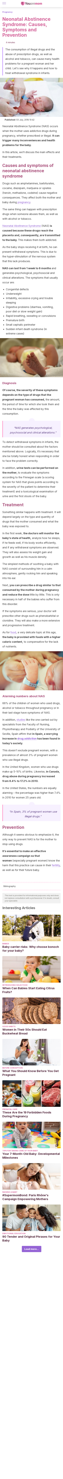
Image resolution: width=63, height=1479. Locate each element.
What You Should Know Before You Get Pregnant (30, 1073)
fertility (56, 865)
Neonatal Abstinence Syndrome (21, 225)
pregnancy (24, 202)
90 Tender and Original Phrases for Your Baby (31, 1238)
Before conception (12, 1068)
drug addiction (27, 738)
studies (21, 719)
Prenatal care (9, 1109)
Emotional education (13, 1233)
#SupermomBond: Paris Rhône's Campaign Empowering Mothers (25, 1197)
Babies (5, 944)
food (13, 632)
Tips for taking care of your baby (20, 1151)
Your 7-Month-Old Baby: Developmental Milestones (31, 1155)
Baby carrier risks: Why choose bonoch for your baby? (30, 948)
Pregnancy (7, 12)
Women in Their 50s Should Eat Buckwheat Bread (24, 1031)
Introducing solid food (15, 985)
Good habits (8, 1026)
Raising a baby (9, 1192)
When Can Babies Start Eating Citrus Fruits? (28, 990)
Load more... (31, 1249)
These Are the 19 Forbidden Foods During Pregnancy (26, 1114)
